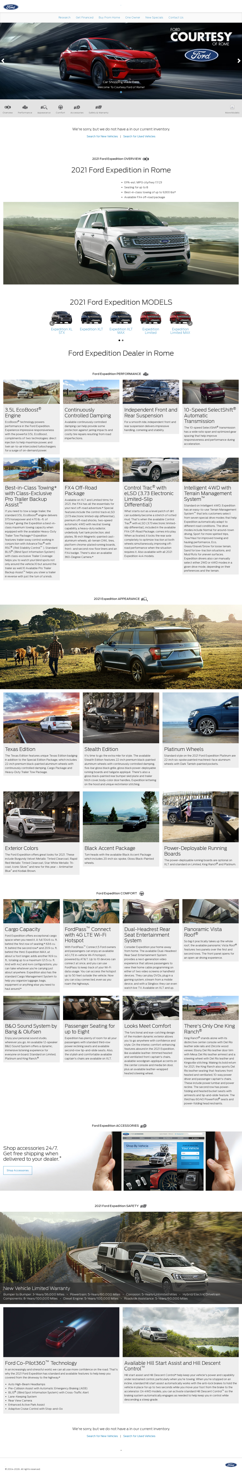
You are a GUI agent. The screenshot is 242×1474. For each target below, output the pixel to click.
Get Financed (85, 17)
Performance (25, 112)
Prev (52, 323)
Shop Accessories (18, 1170)
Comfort (60, 112)
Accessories (76, 112)
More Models (232, 112)
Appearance (44, 112)
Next (190, 323)
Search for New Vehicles (102, 136)
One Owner (132, 17)
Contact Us (176, 17)
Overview (8, 112)
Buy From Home (109, 17)
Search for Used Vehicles (139, 136)
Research (65, 17)
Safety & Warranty (98, 112)
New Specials (154, 17)
